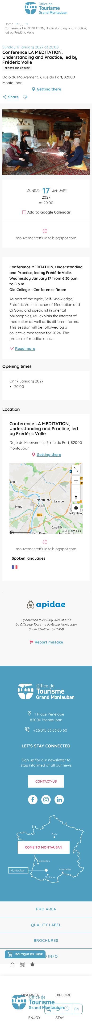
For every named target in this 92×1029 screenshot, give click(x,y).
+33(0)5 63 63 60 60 (50, 730)
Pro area (46, 909)
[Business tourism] (32, 964)
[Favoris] (67, 1008)
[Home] (12, 965)
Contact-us (46, 781)
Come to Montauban (43, 847)
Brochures (46, 940)
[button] (49, 1009)
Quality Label (46, 924)
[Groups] (22, 964)
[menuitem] (30, 991)
